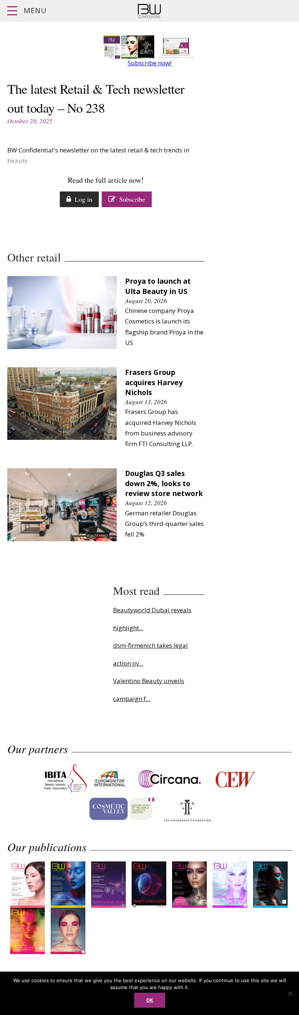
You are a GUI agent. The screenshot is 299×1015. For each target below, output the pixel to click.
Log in (83, 199)
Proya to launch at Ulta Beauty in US (158, 286)
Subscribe (132, 199)
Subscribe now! (149, 63)
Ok (149, 1000)
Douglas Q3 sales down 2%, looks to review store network (164, 483)
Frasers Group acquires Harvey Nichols (154, 382)
